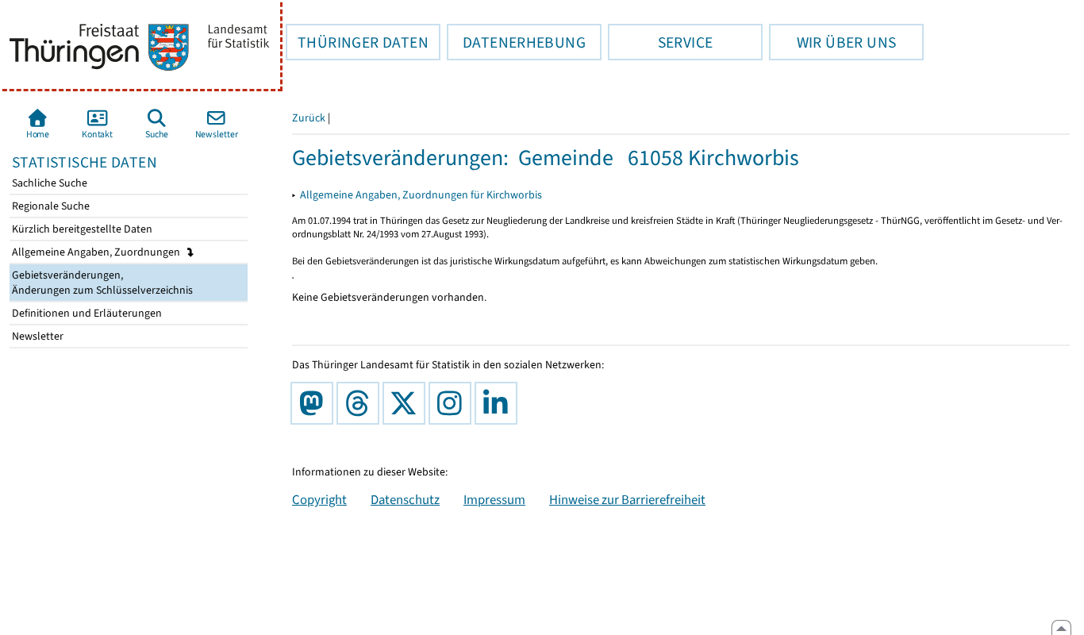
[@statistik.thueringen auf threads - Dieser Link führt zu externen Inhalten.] (361, 403)
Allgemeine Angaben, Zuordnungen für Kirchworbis (421, 194)
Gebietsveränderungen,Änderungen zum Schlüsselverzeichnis (101, 282)
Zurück (308, 117)
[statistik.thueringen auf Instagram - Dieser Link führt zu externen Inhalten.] (453, 403)
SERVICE (660, 42)
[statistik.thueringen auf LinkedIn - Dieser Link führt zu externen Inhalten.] (499, 403)
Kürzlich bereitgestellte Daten (81, 229)
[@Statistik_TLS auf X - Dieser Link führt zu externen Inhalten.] (407, 403)
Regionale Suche (50, 206)
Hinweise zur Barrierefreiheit (627, 499)
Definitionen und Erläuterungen (86, 313)
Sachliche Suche (48, 182)
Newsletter (36, 336)
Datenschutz (405, 499)
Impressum (494, 499)
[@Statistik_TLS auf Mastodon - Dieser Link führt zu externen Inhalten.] (315, 403)
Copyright (319, 499)
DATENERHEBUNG (516, 42)
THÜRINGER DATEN (357, 42)
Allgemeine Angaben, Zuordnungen (97, 252)
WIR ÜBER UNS (832, 42)
